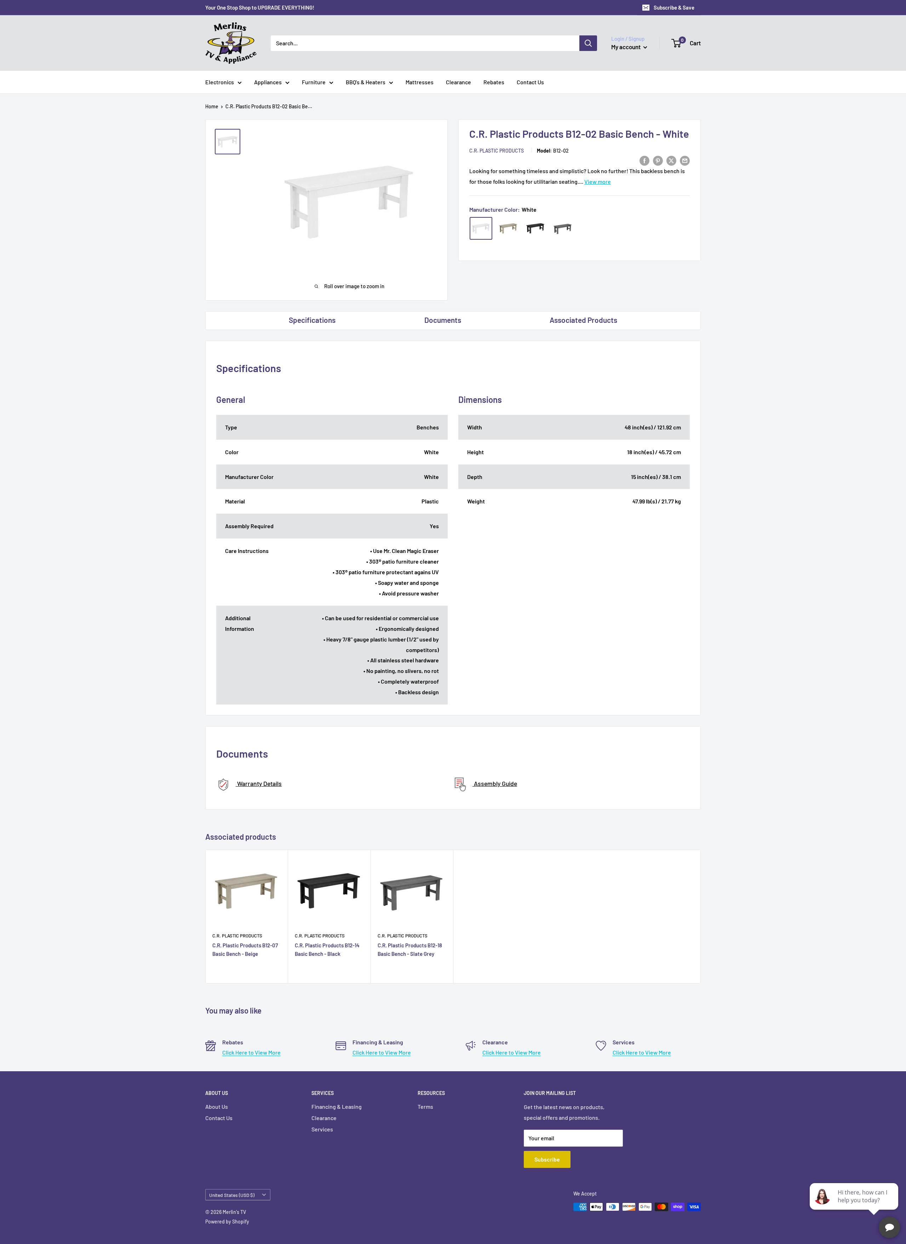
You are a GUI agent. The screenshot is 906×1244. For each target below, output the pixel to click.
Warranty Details (259, 783)
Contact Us (530, 82)
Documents (442, 319)
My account (626, 46)
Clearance (458, 82)
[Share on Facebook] (644, 160)
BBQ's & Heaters (365, 82)
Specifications (312, 319)
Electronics (219, 82)
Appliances (268, 82)
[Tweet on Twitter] (671, 160)
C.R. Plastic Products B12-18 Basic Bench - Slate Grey (410, 949)
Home (211, 106)
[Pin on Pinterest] (658, 160)
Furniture (314, 82)
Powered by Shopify (227, 1222)
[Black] (535, 228)
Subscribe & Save (674, 7)
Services (322, 1129)
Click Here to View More (251, 1052)
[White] (481, 228)
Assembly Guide (494, 783)
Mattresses (420, 82)
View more (597, 181)
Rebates (493, 82)
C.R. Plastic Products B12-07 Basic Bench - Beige (245, 949)
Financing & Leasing (336, 1106)
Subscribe (547, 1159)
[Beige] (508, 228)
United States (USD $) (231, 1195)
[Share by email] (685, 160)
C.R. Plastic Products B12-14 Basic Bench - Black (327, 949)
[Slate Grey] (562, 228)
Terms (425, 1106)
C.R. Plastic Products (496, 151)
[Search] (588, 43)
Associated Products (583, 319)
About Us (216, 1106)
